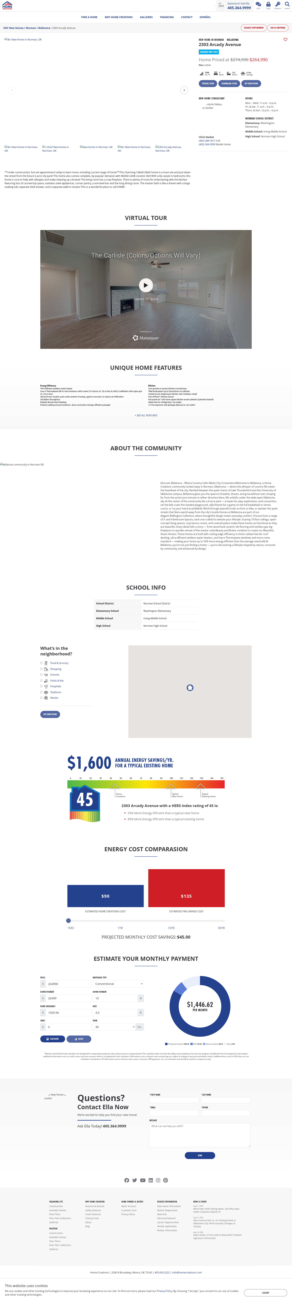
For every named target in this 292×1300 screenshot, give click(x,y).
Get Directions (251, 83)
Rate (95, 1006)
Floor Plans (54, 1214)
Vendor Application (167, 1226)
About (88, 1222)
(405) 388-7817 (207, 140)
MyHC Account (128, 1206)
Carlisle (205, 65)
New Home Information (169, 1206)
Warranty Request (166, 1218)
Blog (87, 1226)
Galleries (146, 17)
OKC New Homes (13, 28)
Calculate (54, 1038)
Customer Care (129, 1210)
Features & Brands (94, 1206)
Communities (56, 1206)
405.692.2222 (162, 1272)
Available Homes (57, 1210)
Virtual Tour (208, 83)
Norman (31, 28)
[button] (184, 90)
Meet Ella (162, 1214)
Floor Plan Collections (60, 1218)
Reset (80, 1038)
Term (95, 1020)
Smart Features (93, 1214)
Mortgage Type (99, 977)
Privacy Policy (128, 1214)
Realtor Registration (167, 1210)
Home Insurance (47, 1006)
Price (42, 977)
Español (205, 17)
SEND (200, 1155)
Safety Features (93, 1210)
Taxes (42, 1020)
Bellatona (44, 28)
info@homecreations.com (187, 1272)
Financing (167, 17)
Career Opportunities (168, 1222)
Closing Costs (92, 1218)
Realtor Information (167, 1230)
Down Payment (47, 991)
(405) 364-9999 (207, 144)
